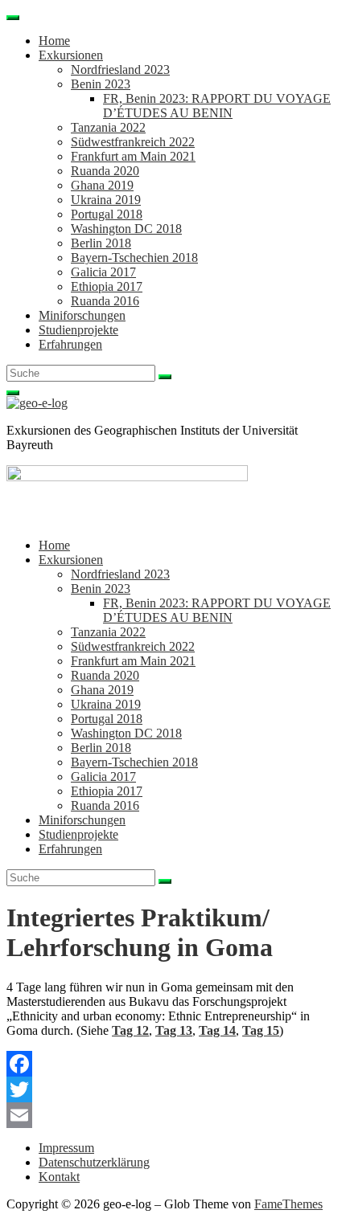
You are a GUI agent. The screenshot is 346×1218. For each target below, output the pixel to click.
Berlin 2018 (101, 243)
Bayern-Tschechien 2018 (134, 257)
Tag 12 (130, 1030)
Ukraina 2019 (106, 199)
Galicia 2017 (103, 272)
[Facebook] (173, 1064)
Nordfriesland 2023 (120, 69)
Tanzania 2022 (108, 127)
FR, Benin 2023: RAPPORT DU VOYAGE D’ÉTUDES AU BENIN (217, 106)
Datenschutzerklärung (94, 1162)
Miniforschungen (82, 315)
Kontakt (59, 1176)
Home (54, 40)
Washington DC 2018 (126, 228)
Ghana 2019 (102, 185)
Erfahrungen (70, 344)
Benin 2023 (100, 84)
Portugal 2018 (106, 214)
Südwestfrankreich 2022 (133, 142)
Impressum (66, 1148)
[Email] (173, 1115)
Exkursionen (71, 55)
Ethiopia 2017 (106, 286)
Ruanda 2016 (105, 301)
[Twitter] (173, 1089)
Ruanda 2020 (105, 171)
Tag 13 (173, 1030)
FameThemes (288, 1204)
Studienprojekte (78, 330)
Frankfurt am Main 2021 (133, 156)
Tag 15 (260, 1030)
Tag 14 (217, 1030)
